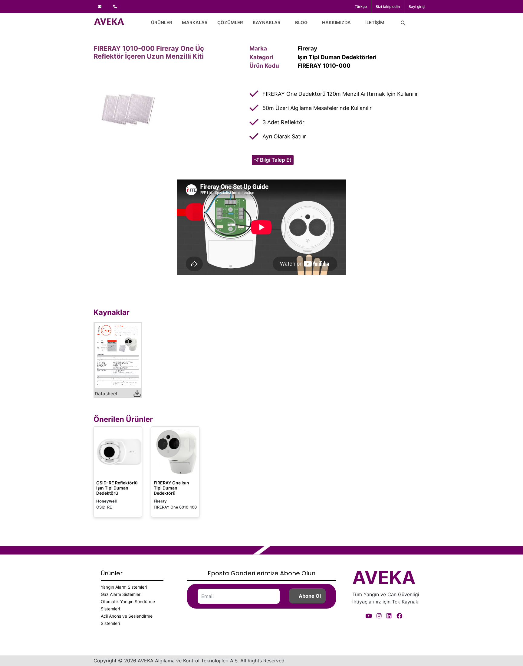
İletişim (374, 22)
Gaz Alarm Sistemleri (121, 594)
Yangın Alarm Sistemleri (124, 587)
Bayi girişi (417, 6)
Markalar (195, 22)
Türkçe (361, 6)
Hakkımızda (336, 22)
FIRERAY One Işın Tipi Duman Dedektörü (171, 488)
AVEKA (384, 577)
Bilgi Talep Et (275, 160)
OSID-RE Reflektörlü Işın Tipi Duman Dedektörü (117, 488)
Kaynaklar (267, 22)
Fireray (307, 48)
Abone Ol (310, 596)
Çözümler (230, 22)
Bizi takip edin (388, 6)
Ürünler (161, 22)
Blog (301, 22)
